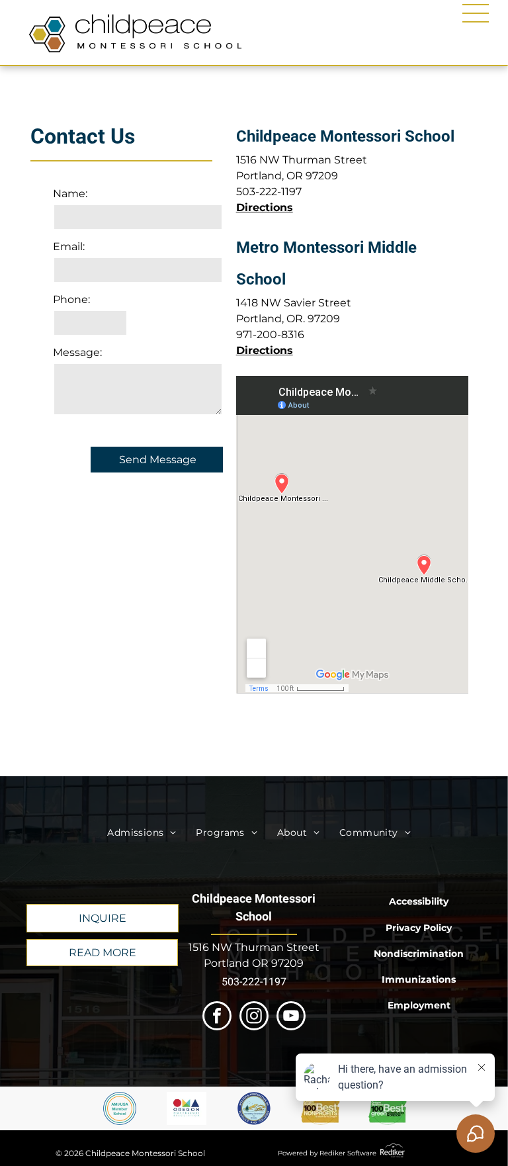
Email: (69, 246)
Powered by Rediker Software (327, 1153)
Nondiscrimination (419, 954)
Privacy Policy (419, 928)
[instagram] (254, 1017)
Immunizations (419, 979)
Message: (77, 352)
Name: (70, 193)
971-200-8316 (270, 334)
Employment (419, 1005)
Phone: (71, 299)
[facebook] (217, 1017)
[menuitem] (141, 833)
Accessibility (418, 901)
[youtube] (291, 1017)
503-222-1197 (269, 191)
